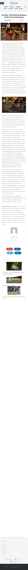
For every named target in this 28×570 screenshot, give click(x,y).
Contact (4, 548)
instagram (15, 561)
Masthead (4, 552)
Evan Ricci (9, 312)
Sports (11, 7)
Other (10, 8)
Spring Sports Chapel (8, 285)
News (6, 7)
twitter (18, 559)
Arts (5, 8)
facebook (9, 559)
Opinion (18, 7)
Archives (4, 544)
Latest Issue (18, 8)
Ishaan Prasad (8, 20)
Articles (4, 546)
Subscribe (4, 553)
